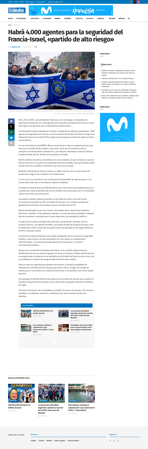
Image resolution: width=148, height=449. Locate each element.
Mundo (57, 19)
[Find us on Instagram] (138, 2)
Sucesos (90, 19)
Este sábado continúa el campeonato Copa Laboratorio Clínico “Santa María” (81, 407)
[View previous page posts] (54, 342)
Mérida (22, 2)
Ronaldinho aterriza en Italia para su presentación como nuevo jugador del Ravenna (81, 327)
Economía (47, 19)
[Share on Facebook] (11, 121)
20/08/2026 (75, 332)
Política (79, 19)
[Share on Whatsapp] (11, 132)
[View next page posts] (58, 342)
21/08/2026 (37, 316)
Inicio (10, 19)
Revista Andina (40, 2)
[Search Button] (129, 18)
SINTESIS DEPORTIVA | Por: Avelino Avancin (118, 79)
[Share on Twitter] (11, 127)
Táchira (16, 2)
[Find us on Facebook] (131, 2)
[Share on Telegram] (11, 138)
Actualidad (21, 19)
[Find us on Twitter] (134, 2)
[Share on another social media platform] (11, 143)
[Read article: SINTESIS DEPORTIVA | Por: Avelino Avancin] (26, 313)
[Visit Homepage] (17, 10)
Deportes (35, 19)
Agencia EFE (15, 47)
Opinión (67, 19)
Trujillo (10, 2)
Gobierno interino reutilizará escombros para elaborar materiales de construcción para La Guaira (118, 73)
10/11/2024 (27, 47)
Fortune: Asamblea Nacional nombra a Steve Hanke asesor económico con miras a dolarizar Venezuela (119, 84)
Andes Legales (30, 2)
